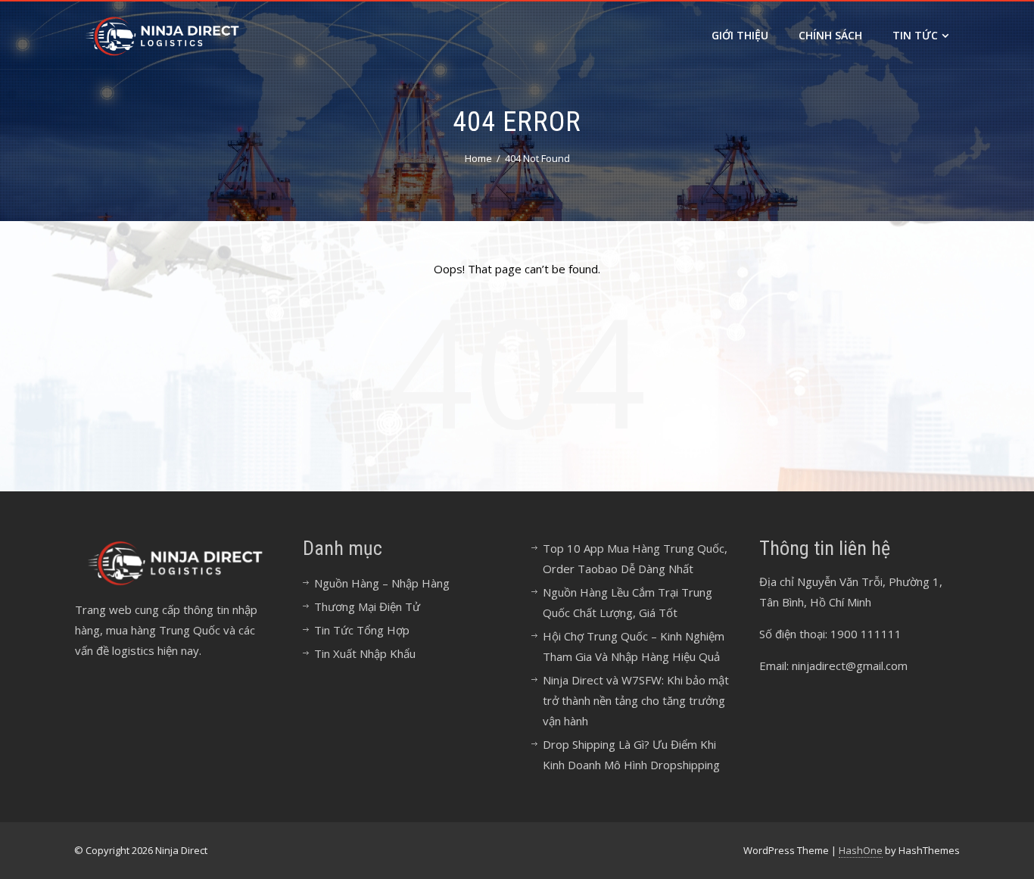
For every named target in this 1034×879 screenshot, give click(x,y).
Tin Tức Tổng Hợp (362, 629)
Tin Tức (915, 35)
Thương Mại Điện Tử (367, 606)
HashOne (861, 850)
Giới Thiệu (740, 35)
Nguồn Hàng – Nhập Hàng (382, 583)
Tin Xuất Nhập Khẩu (365, 653)
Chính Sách (830, 35)
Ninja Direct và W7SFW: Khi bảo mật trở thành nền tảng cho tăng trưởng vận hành (636, 700)
